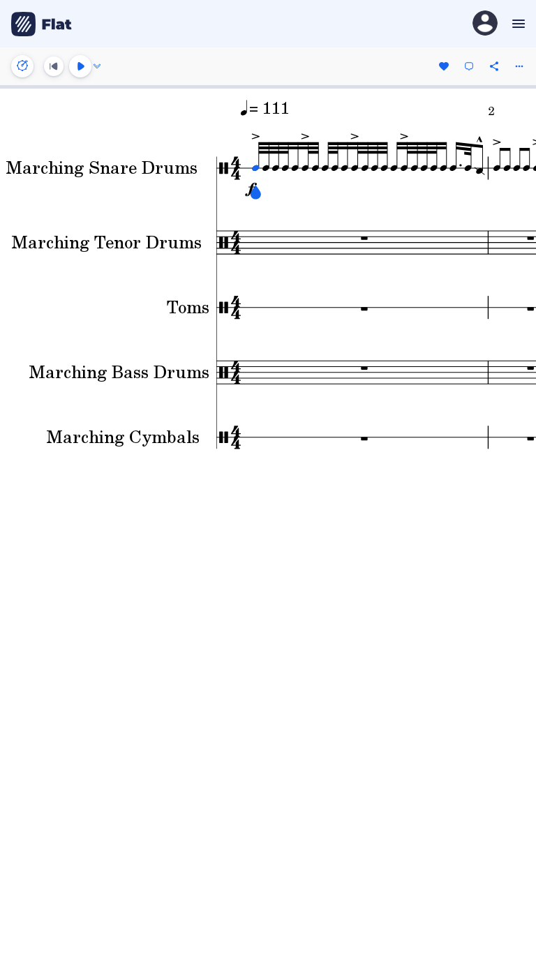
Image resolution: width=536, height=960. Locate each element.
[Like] (443, 66)
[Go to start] (54, 66)
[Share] (494, 66)
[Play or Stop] (80, 66)
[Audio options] (97, 66)
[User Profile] (485, 24)
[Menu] (517, 23)
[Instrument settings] (22, 66)
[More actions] (519, 66)
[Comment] (469, 66)
